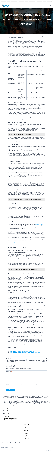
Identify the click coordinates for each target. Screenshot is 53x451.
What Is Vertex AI (13, 349)
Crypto (26, 427)
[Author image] (16, 28)
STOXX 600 (6, 416)
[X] (49, 450)
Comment (9, 371)
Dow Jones (6, 412)
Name (8, 384)
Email (22, 384)
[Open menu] (51, 5)
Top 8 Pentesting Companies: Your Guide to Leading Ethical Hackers (25, 352)
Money (26, 436)
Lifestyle (26, 433)
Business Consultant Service (10, 418)
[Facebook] (47, 450)
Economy (26, 429)
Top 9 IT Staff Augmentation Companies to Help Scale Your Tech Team (15, 360)
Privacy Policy (15, 442)
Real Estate (26, 438)
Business (26, 425)
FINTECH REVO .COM (11, 447)
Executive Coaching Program (11, 419)
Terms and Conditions (24, 442)
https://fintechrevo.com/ (17, 243)
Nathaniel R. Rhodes (22, 27)
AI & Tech (35, 27)
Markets (26, 435)
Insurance (26, 432)
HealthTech (26, 430)
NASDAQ (6, 408)
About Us (4, 442)
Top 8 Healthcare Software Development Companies (21, 351)
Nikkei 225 (6, 413)
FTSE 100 (6, 415)
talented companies (40, 224)
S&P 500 (6, 410)
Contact (9, 442)
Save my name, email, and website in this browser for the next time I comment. (23, 386)
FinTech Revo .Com (12, 36)
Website (36, 384)
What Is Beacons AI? (14, 350)
